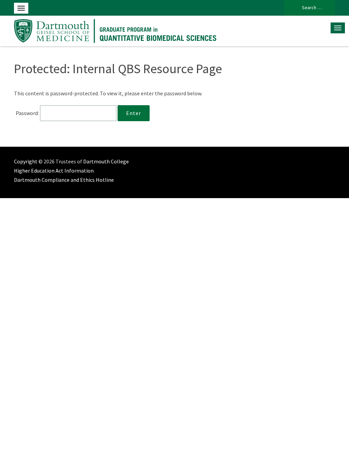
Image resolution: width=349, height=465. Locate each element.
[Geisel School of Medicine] (116, 30)
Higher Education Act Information (54, 170)
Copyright (25, 161)
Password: (28, 113)
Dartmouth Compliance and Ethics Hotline (64, 179)
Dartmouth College (106, 161)
